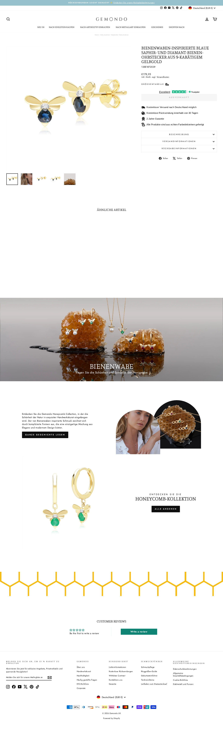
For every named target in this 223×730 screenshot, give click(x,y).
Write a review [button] (138, 631)
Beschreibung (179, 134)
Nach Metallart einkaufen (131, 27)
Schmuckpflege (148, 667)
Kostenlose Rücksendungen (121, 671)
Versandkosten (163, 77)
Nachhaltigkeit (83, 675)
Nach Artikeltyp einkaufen (95, 27)
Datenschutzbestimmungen (185, 668)
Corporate (81, 688)
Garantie (112, 684)
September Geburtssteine (119, 35)
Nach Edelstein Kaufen (62, 27)
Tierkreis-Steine (147, 679)
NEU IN (40, 27)
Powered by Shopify (111, 718)
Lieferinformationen (117, 667)
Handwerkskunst (84, 671)
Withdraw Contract (117, 675)
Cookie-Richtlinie (180, 680)
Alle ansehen (166, 508)
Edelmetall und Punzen (183, 684)
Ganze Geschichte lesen (45, 434)
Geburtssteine (105, 35)
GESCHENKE (157, 27)
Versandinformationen (179, 141)
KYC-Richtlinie (83, 684)
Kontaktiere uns (115, 679)
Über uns (81, 667)
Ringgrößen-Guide (149, 671)
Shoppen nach (177, 27)
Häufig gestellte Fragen (87, 679)
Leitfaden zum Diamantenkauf (154, 684)
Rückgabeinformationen (179, 148)
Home (97, 35)
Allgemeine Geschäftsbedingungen (183, 674)
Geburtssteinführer (149, 675)
